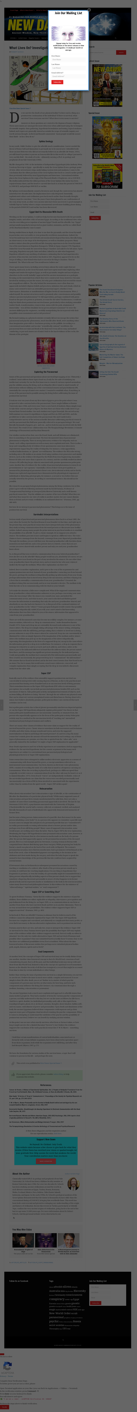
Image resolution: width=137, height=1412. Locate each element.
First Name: (55, 56)
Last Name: (55, 64)
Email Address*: (57, 73)
